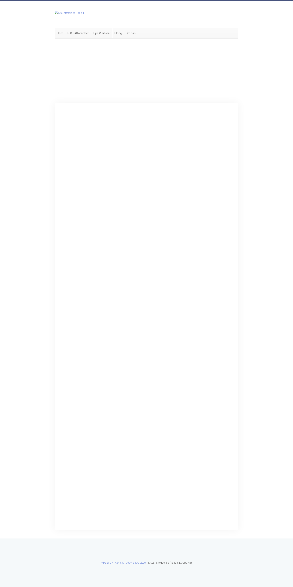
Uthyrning (195, 333)
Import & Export (199, 235)
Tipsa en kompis (157, 172)
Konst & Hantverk (200, 252)
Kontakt (119, 562)
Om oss (131, 33)
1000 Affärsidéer (78, 33)
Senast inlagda (198, 338)
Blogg (118, 33)
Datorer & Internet (200, 203)
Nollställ (219, 156)
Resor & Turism (199, 284)
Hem (60, 33)
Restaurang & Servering (203, 290)
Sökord (194, 116)
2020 (143, 562)
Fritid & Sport (197, 214)
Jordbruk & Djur (199, 241)
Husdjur (194, 224)
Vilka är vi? (107, 562)
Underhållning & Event (202, 322)
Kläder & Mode (198, 246)
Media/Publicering (200, 268)
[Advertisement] (146, 70)
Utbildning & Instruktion (203, 328)
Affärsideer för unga (201, 192)
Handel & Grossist (200, 219)
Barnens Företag (199, 197)
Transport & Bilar (199, 311)
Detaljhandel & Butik (201, 208)
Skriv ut (172, 172)
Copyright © (133, 562)
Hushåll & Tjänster (200, 230)
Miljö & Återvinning (200, 273)
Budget (67, 137)
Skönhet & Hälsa (199, 300)
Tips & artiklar (102, 33)
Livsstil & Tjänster (200, 257)
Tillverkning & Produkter (203, 306)
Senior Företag (198, 295)
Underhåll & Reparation (203, 317)
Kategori (195, 130)
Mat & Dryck (197, 262)
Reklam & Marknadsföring (204, 279)
